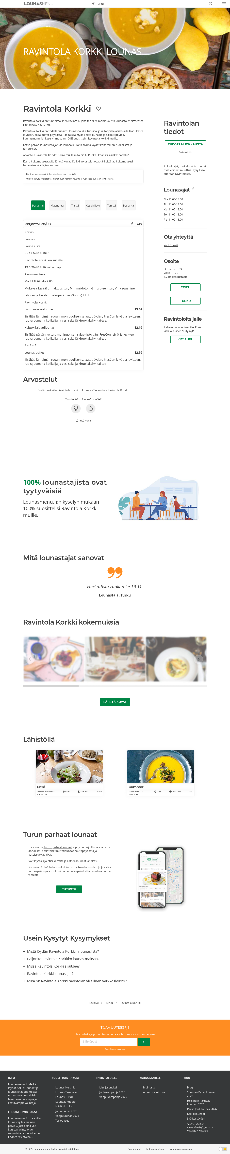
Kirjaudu (185, 339)
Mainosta (149, 1087)
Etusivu (94, 1003)
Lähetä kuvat (115, 702)
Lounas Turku (64, 1097)
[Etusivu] (39, 3)
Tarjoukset (62, 1120)
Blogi (190, 1087)
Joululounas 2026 (66, 1111)
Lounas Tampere (66, 1092)
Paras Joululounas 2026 (202, 1109)
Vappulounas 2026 (67, 1116)
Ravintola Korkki (130, 1003)
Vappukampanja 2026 (113, 1097)
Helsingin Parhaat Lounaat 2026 (198, 1102)
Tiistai (75, 205)
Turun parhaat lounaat (58, 847)
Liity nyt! (188, 331)
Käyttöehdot (134, 1149)
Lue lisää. (72, 174)
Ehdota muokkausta (185, 144)
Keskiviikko (93, 205)
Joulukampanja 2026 (112, 1092)
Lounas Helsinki (65, 1087)
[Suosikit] (210, 4)
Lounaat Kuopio (65, 1102)
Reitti (185, 287)
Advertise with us (154, 1092)
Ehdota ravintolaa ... (20, 1137)
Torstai (111, 205)
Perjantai (38, 205)
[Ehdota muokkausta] (132, 223)
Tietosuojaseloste (117, 1049)
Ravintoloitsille (185, 152)
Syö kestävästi (196, 1118)
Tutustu (69, 889)
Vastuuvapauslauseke (181, 1149)
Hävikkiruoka (63, 1106)
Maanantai (57, 205)
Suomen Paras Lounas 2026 (201, 1094)
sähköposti (171, 245)
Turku (185, 301)
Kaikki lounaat (196, 1114)
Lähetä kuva (83, 420)
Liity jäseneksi (108, 1087)
